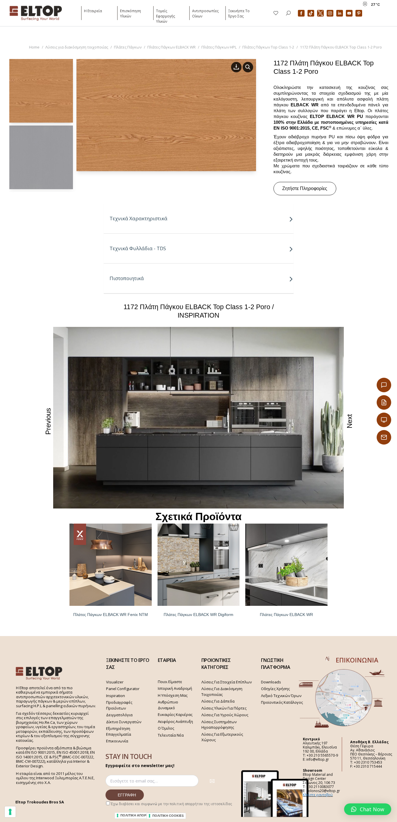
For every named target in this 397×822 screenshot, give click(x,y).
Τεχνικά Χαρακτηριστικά (138, 218)
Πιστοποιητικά (127, 278)
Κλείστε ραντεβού (318, 794)
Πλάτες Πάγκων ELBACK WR (286, 614)
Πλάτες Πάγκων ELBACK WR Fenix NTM (110, 614)
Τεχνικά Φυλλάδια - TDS (138, 248)
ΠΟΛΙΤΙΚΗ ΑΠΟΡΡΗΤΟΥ (139, 815)
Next (349, 421)
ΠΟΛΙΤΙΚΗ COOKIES (168, 816)
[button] (367, 809)
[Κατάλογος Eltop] (384, 402)
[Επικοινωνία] (384, 385)
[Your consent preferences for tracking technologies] (10, 811)
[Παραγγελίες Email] (384, 437)
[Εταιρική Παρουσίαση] (384, 420)
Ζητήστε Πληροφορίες (304, 188)
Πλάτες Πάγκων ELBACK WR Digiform (198, 614)
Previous (48, 421)
